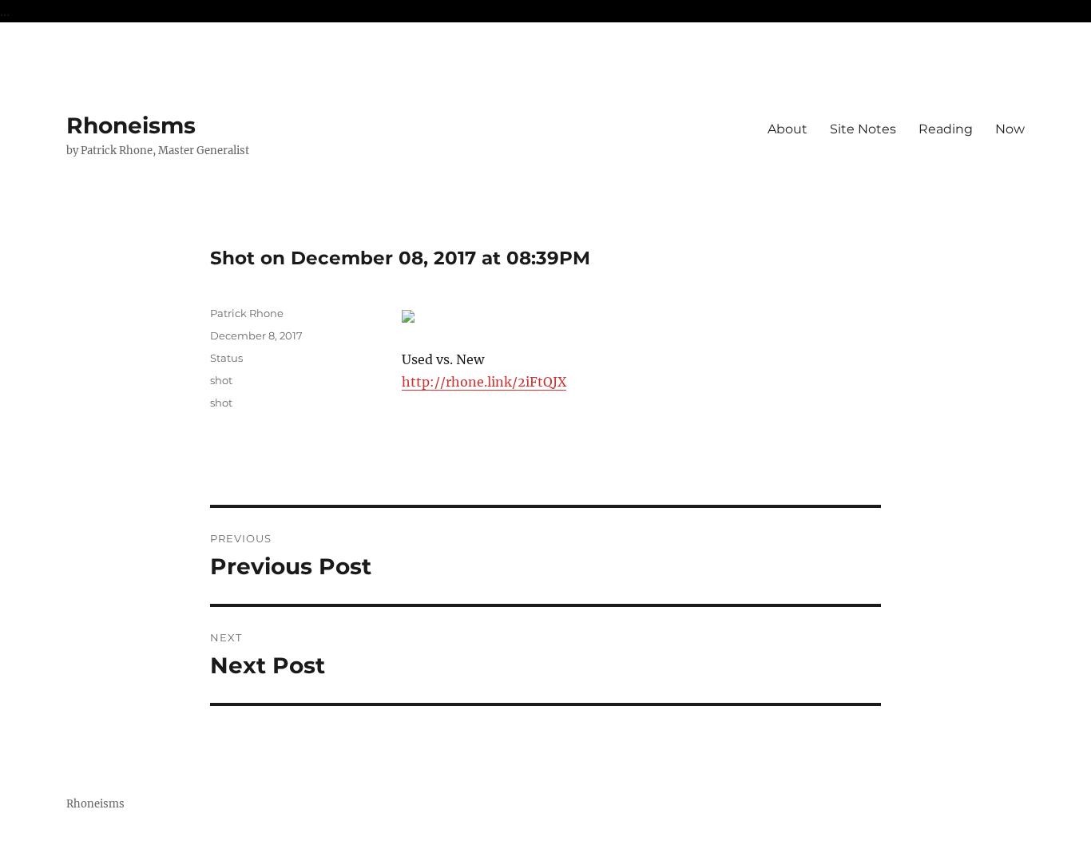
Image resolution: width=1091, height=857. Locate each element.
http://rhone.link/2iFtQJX (484, 382)
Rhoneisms (131, 125)
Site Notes (863, 129)
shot (221, 380)
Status (226, 357)
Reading (945, 129)
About (787, 129)
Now (1010, 129)
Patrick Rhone (247, 313)
